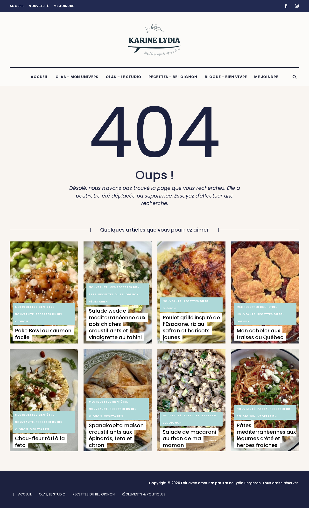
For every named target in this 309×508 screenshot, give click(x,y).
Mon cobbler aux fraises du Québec (260, 334)
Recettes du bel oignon (118, 294)
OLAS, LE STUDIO (52, 494)
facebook (286, 6)
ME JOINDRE (266, 76)
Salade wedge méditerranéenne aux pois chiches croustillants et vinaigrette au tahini (117, 324)
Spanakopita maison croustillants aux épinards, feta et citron (116, 435)
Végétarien (98, 301)
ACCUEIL (39, 76)
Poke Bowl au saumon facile (43, 334)
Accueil (17, 6)
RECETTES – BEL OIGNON (172, 76)
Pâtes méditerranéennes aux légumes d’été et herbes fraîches (266, 435)
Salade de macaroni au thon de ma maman (189, 438)
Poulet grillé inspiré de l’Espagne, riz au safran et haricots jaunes (191, 327)
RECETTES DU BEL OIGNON (94, 494)
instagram (296, 6)
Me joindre (64, 6)
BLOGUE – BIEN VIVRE (226, 76)
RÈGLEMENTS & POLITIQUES (143, 494)
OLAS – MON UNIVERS (77, 76)
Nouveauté (39, 6)
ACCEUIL (25, 494)
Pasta (188, 415)
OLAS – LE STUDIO (123, 76)
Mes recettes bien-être (34, 307)
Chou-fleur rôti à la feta (40, 441)
